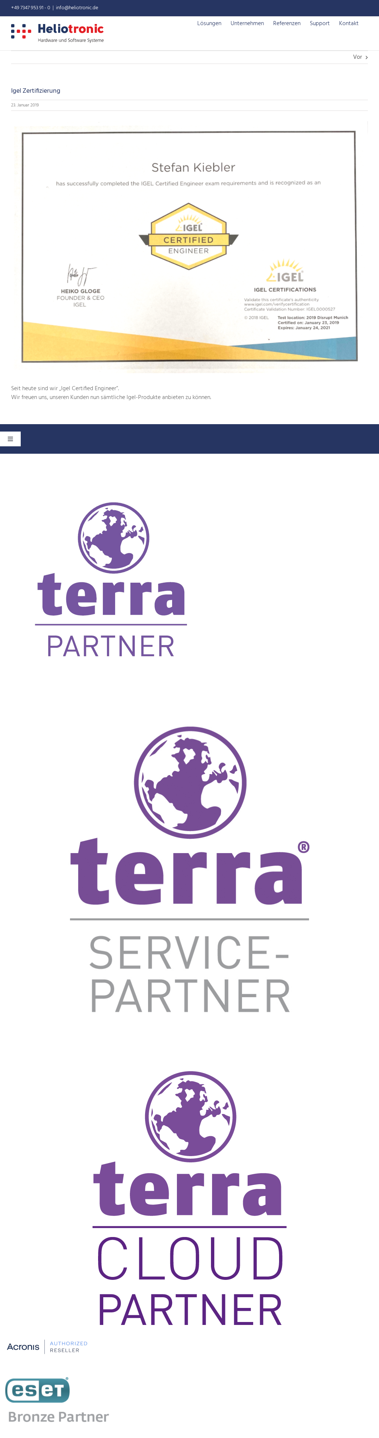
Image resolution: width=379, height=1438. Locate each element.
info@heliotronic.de (77, 8)
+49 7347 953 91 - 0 (30, 8)
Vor (357, 57)
